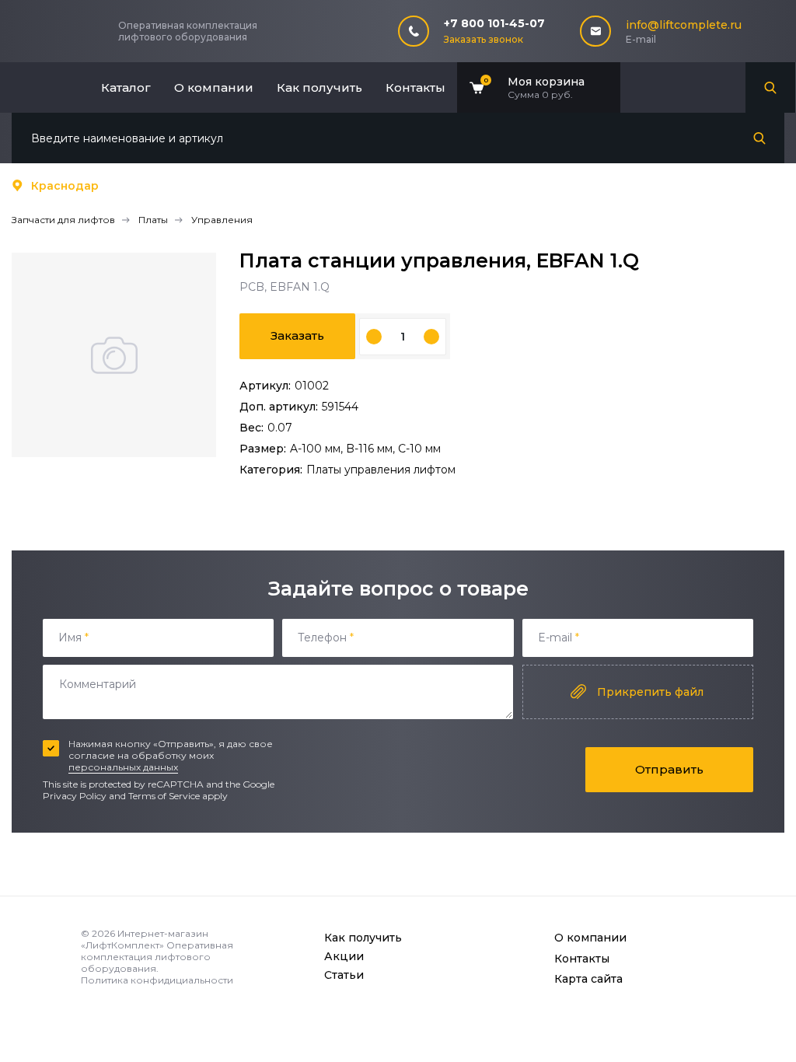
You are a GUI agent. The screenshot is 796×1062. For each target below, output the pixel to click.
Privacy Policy (74, 796)
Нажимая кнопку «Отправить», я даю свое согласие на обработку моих (170, 755)
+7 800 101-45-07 (494, 23)
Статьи (344, 975)
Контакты (415, 87)
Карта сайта (588, 979)
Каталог (126, 87)
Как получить (319, 87)
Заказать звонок (483, 39)
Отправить (669, 769)
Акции (344, 956)
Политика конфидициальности (157, 980)
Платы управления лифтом (381, 470)
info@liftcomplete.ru (684, 25)
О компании (213, 87)
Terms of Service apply (178, 796)
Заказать (297, 335)
